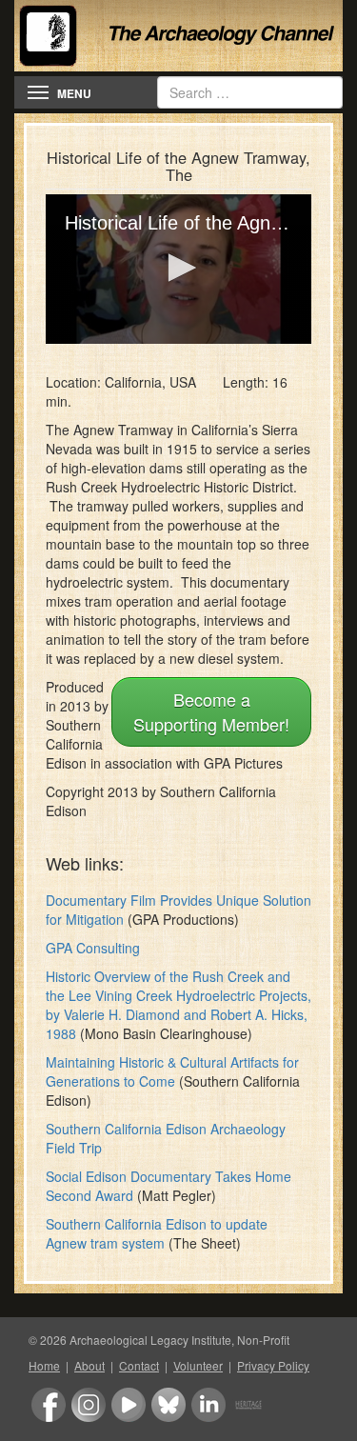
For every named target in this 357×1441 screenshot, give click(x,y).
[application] (178, 269)
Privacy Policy (273, 1365)
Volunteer (198, 1365)
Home (44, 1365)
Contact (139, 1365)
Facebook (48, 1405)
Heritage (248, 1405)
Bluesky (168, 1405)
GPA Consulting (93, 947)
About (89, 1365)
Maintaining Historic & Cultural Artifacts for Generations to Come (172, 1071)
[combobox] (250, 92)
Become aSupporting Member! (211, 711)
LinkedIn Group (208, 1405)
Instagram (88, 1405)
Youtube (128, 1405)
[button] (179, 268)
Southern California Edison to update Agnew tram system (157, 1233)
